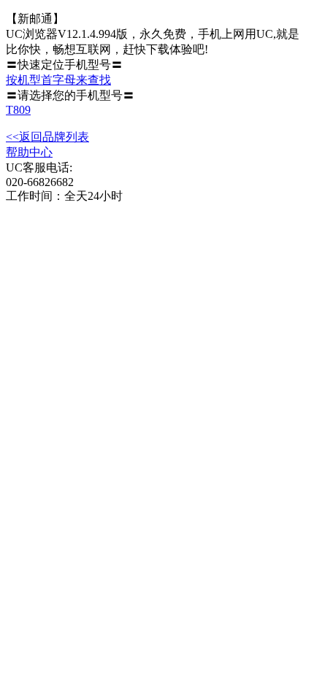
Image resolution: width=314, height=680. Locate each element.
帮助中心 (29, 152)
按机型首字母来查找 (58, 80)
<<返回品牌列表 (47, 137)
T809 (18, 110)
